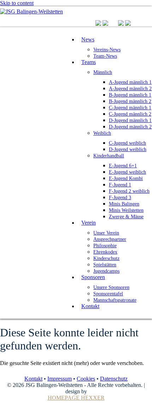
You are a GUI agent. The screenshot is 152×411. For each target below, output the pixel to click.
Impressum (59, 379)
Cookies (86, 379)
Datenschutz (114, 379)
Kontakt (33, 379)
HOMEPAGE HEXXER (76, 398)
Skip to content (17, 3)
